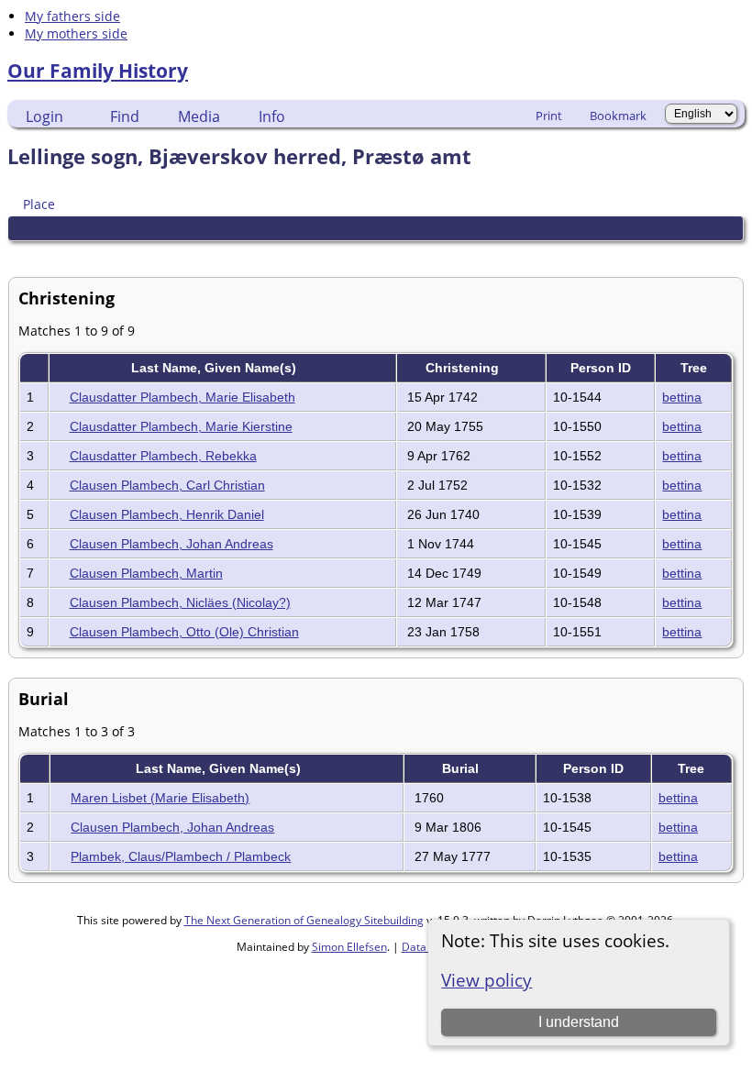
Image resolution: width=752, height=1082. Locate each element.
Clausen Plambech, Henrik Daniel (167, 514)
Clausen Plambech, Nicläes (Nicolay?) (180, 602)
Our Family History (97, 70)
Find (124, 116)
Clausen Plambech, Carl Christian (167, 485)
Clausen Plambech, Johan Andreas (171, 543)
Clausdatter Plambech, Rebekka (163, 455)
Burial (462, 768)
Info (272, 116)
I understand (578, 1022)
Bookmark (618, 115)
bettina (682, 397)
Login (44, 116)
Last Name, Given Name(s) (215, 367)
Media (199, 116)
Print (549, 115)
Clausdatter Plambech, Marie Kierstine (181, 426)
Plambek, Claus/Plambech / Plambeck (181, 856)
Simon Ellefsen (349, 947)
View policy (486, 979)
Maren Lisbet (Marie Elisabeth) (160, 797)
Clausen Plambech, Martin (146, 573)
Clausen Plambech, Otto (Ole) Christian (184, 631)
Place (39, 204)
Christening (464, 367)
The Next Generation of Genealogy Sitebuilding (304, 920)
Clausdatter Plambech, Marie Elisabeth (182, 397)
